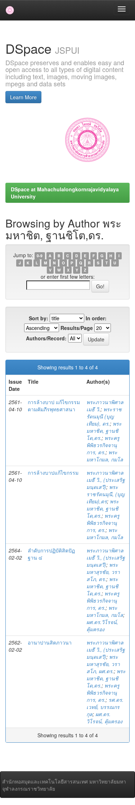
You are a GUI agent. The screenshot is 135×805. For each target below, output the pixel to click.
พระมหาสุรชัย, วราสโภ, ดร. (103, 572)
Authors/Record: (46, 338)
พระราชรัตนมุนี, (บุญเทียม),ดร (105, 494)
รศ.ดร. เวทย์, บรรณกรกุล (104, 707)
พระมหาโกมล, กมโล (104, 456)
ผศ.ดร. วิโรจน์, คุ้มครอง (104, 717)
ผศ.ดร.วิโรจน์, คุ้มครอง (102, 625)
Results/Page (76, 327)
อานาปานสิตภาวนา (50, 642)
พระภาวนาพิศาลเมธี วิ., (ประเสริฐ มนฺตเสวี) (105, 479)
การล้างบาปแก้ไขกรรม (53, 472)
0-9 (39, 255)
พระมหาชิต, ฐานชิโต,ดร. (104, 430)
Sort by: (38, 318)
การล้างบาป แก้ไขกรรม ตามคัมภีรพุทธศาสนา (54, 405)
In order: (96, 318)
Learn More (23, 97)
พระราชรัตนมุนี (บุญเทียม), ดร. (104, 416)
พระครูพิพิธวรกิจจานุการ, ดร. (103, 445)
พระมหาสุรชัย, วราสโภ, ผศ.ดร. (103, 664)
